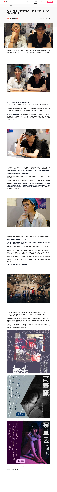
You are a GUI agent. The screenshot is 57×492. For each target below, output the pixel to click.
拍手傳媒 (35, 1)
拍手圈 (31, 1)
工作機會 (26, 1)
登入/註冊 (50, 1)
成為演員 (43, 1)
